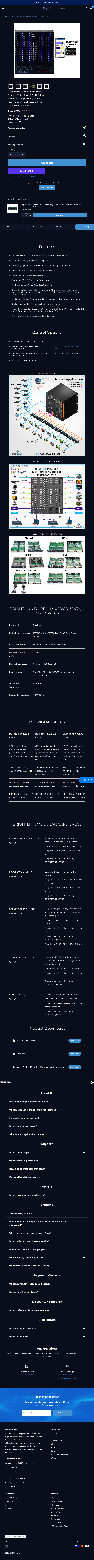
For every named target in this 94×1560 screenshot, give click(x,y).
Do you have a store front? (23, 1126)
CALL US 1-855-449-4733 (47, 2)
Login (7, 1505)
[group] (47, 1082)
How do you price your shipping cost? (28, 1249)
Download (75, 1041)
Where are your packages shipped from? (30, 1233)
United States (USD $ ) (13, 1536)
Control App (55, 1519)
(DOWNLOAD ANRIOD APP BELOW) (67, 347)
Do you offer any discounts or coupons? (29, 1310)
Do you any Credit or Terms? (23, 1292)
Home (7, 16)
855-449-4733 (14, 1472)
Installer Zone (56, 1440)
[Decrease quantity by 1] (10, 154)
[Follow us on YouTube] (6, 1546)
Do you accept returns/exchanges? (27, 1195)
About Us (54, 1433)
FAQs (53, 1447)
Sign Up (8, 1508)
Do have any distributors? (22, 1328)
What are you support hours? (24, 1160)
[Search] (87, 8)
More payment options (27, 176)
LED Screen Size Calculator (61, 1526)
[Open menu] (3, 8)
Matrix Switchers (57, 1508)
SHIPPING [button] (5, 1082)
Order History (10, 1501)
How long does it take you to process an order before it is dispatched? (38, 1223)
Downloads (60, 226)
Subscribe (62, 1413)
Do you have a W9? (19, 1336)
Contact (54, 1451)
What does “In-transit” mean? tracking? (29, 1265)
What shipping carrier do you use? (26, 1257)
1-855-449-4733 (26, 1374)
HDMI (53, 1498)
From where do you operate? (24, 1118)
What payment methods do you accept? (29, 1283)
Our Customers (57, 1437)
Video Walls (55, 1512)
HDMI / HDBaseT (57, 1501)
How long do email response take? (27, 1168)
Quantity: (11, 150)
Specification (34, 226)
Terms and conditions (59, 1454)
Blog (53, 1444)
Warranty (54, 1458)
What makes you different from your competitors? (35, 1109)
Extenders (55, 1515)
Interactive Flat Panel (59, 1522)
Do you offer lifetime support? (25, 1177)
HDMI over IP (56, 1505)
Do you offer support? (20, 1152)
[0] (90, 8)
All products (15, 16)
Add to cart (47, 162)
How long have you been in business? (28, 1101)
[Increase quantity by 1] (22, 154)
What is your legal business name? (27, 1134)
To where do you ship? (20, 1213)
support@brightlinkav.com (67, 1374)
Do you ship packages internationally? (29, 1241)
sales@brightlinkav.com (67, 1378)
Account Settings (11, 1498)
